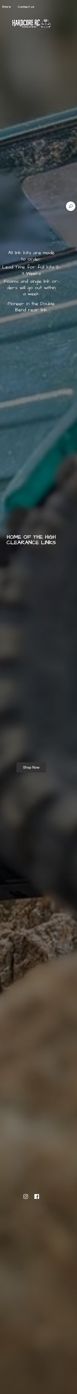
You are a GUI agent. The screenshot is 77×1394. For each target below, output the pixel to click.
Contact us (26, 7)
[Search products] (70, 206)
